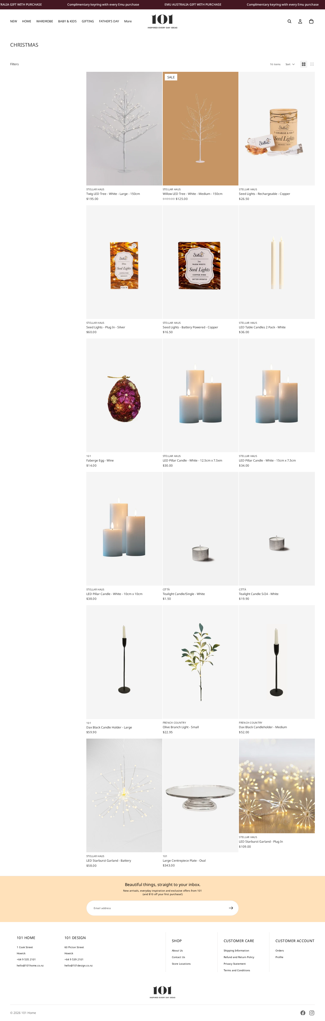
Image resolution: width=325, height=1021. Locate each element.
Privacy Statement (235, 963)
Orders (279, 950)
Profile (279, 957)
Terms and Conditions (237, 970)
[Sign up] (231, 908)
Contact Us (178, 957)
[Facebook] (303, 1013)
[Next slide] (154, 128)
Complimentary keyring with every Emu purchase (103, 5)
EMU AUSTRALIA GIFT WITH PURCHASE (193, 5)
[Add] (154, 444)
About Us (177, 950)
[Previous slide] (94, 128)
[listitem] (128, 21)
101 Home (28, 1013)
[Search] (289, 21)
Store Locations (181, 963)
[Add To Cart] (154, 177)
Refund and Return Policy (239, 957)
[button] (290, 64)
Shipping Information (236, 950)
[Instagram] (312, 1013)
